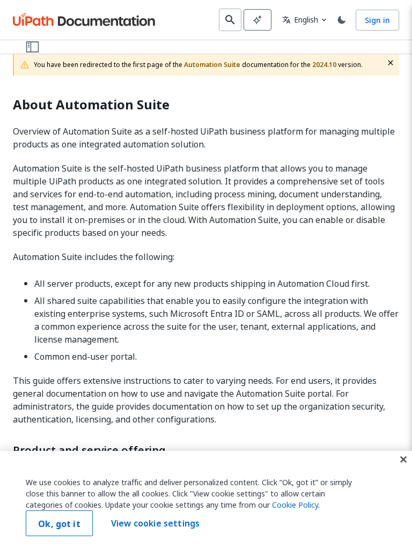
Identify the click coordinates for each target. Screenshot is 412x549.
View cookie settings (155, 523)
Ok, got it (59, 523)
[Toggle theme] (341, 19)
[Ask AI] (257, 20)
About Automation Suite (91, 105)
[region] (206, 500)
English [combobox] (300, 19)
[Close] (403, 459)
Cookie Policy (295, 504)
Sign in (377, 20)
